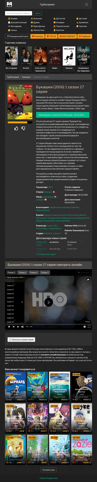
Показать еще (48, 470)
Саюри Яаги (49, 221)
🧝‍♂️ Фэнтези (58, 30)
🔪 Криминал (82, 22)
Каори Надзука (62, 218)
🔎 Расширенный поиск (17, 36)
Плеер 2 (22, 272)
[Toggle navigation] (86, 4)
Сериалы (75, 207)
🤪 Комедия (58, 22)
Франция (48, 192)
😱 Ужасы (12, 30)
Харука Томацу (51, 215)
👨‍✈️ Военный (36, 18)
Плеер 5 (44, 272)
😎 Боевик (12, 18)
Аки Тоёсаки (49, 218)
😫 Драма (35, 22)
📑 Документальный (16, 22)
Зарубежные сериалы (60, 207)
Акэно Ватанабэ (63, 221)
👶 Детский (81, 18)
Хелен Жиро (41, 228)
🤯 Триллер (81, 26)
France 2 (57, 233)
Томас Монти (55, 228)
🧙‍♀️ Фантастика (37, 30)
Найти (37, 13)
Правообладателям (48, 478)
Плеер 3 (33, 272)
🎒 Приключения (61, 26)
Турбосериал (47, 4)
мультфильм (48, 197)
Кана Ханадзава (77, 218)
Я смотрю (84, 272)
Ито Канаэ (74, 215)
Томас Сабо (52, 225)
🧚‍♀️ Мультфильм (38, 26)
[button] (45, 254)
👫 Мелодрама (14, 26)
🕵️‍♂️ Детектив (59, 18)
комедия (40, 199)
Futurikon (48, 233)
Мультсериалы (43, 210)
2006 (50, 187)
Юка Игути (64, 215)
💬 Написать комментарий (21, 339)
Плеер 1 (11, 272)
